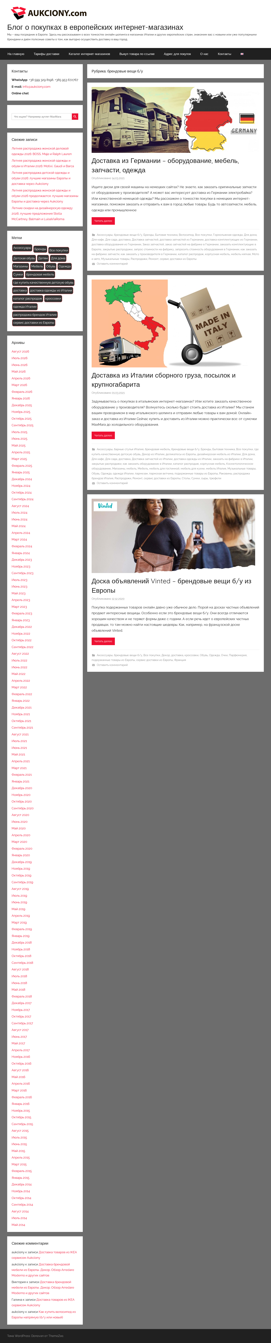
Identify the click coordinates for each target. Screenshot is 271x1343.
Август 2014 (20, 1211)
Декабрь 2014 (22, 1184)
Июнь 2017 (19, 1036)
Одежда (106, 473)
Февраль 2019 (22, 929)
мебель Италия (216, 468)
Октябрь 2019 (21, 875)
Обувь (96, 473)
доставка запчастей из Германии (182, 239)
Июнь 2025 (19, 438)
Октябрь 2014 (21, 1198)
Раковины (225, 473)
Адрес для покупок (177, 54)
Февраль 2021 (22, 774)
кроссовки (192, 655)
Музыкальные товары (115, 259)
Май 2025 (18, 445)
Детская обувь (24, 258)
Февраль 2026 (22, 392)
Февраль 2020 (22, 848)
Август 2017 (20, 1030)
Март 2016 (19, 1090)
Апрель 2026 (21, 378)
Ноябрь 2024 (21, 486)
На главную (16, 54)
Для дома (250, 234)
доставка (125, 239)
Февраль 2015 (22, 1171)
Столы (186, 478)
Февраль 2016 (22, 1097)
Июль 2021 (19, 741)
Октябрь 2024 (22, 492)
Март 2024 (19, 539)
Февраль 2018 (22, 996)
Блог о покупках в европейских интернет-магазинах (95, 27)
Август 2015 (20, 1130)
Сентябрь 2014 (22, 1204)
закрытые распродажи (118, 249)
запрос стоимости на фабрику (154, 249)
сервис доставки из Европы (178, 259)
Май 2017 (18, 1043)
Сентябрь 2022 (22, 647)
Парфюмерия (238, 655)
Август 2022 (20, 653)
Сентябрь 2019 (22, 882)
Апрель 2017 (21, 1050)
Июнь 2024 (19, 519)
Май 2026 (19, 371)
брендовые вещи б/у (128, 234)
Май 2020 (19, 828)
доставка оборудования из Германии (116, 244)
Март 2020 (19, 842)
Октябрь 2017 (21, 1016)
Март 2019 (19, 922)
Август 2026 (20, 351)
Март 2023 (19, 607)
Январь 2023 (21, 620)
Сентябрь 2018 (22, 963)
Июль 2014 (19, 1218)
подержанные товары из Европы (196, 473)
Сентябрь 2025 (22, 425)
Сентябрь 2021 (22, 727)
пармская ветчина (161, 473)
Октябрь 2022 (22, 640)
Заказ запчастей (153, 244)
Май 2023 (18, 593)
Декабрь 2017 (22, 1003)
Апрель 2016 (21, 1083)
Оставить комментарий (112, 263)
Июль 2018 (19, 976)
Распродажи (139, 259)
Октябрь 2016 (21, 1063)
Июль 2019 (19, 895)
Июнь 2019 (19, 902)
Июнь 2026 (19, 365)
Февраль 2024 (22, 546)
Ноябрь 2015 (21, 1110)
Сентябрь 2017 (22, 1023)
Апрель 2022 (21, 680)
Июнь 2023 (19, 586)
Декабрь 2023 (22, 559)
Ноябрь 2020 (21, 795)
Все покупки (203, 234)
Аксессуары (105, 234)
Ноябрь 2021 (21, 714)
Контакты (224, 54)
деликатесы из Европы (181, 454)
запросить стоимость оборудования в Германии (207, 249)
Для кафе (98, 239)
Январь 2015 (20, 1178)
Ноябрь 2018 (21, 949)
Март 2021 (19, 768)
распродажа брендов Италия (35, 314)
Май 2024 (18, 526)
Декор (165, 655)
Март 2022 (19, 687)
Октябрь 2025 (22, 418)
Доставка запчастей (145, 239)
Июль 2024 (19, 512)
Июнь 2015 (19, 1144)
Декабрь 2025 (22, 405)
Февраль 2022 (22, 694)
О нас (204, 54)
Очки (224, 655)
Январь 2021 (20, 781)
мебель (131, 468)
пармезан (141, 473)
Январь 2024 (21, 553)
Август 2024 (20, 506)
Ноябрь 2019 (21, 868)
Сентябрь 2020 (23, 808)
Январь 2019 (20, 936)
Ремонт (154, 259)
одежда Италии (123, 473)
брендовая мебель (157, 449)
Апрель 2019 (21, 915)
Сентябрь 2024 (22, 499)
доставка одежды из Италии (192, 459)
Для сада (111, 239)
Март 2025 (19, 459)
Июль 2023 (19, 580)
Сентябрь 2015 (22, 1124)
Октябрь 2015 (21, 1117)
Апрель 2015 (21, 1157)
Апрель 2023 (21, 600)
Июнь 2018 (19, 983)
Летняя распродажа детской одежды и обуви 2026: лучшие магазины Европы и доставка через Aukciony (41, 178)
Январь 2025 (21, 472)
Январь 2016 (20, 1104)
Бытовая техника (166, 234)
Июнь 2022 (19, 667)
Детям (43, 258)
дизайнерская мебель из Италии (219, 454)
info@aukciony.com (37, 86)
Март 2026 (19, 385)
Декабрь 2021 (22, 707)
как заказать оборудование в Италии (147, 463)
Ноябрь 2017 (21, 1010)
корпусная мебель (217, 254)
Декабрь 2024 (22, 479)
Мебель (143, 468)
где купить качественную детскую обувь (43, 282)
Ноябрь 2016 (21, 1057)
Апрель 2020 (21, 835)
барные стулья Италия (129, 449)
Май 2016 (18, 1077)
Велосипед (186, 234)
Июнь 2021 (19, 748)
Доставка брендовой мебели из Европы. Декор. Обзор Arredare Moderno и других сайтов (43, 1269)
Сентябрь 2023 (22, 573)
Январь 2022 (21, 700)
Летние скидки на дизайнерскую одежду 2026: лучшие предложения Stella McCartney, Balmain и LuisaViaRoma (42, 213)
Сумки (195, 478)
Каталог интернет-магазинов (89, 54)
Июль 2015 (19, 1137)
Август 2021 (20, 734)
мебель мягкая (241, 254)
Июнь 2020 (19, 821)
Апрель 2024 (21, 533)
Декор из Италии (153, 454)
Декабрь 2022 (22, 627)
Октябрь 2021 (21, 721)
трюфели (215, 478)
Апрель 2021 (21, 761)
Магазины (118, 468)
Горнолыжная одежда (228, 234)
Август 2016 (20, 1070)
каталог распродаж (191, 254)
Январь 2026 (21, 398)
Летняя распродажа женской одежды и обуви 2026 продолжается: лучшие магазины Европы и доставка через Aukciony (45, 195)
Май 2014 (18, 1225)
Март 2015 (19, 1164)
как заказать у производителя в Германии (149, 254)
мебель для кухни (193, 468)
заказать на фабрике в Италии (233, 459)
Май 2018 (18, 989)
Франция (180, 660)
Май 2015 (18, 1151)
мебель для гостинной (164, 468)
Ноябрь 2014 (21, 1191)
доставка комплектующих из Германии (231, 239)
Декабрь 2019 (22, 862)
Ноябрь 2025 (21, 412)
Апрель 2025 (21, 452)
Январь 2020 (21, 855)
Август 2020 (20, 815)
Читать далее (103, 221)
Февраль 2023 (22, 613)
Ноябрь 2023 (21, 566)
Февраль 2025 (22, 465)
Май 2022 (18, 674)
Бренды (148, 234)
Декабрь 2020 (22, 788)
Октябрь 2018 (21, 956)
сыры (204, 478)
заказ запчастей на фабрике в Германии (192, 244)
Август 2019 (20, 889)
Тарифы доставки (46, 54)
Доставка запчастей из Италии (152, 459)
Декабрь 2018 (22, 942)
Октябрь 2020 (22, 801)
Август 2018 (20, 969)
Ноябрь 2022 (21, 633)
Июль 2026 (19, 358)
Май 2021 (18, 754)
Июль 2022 (19, 660)
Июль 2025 (19, 432)
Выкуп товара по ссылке (136, 54)
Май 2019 (18, 909)
